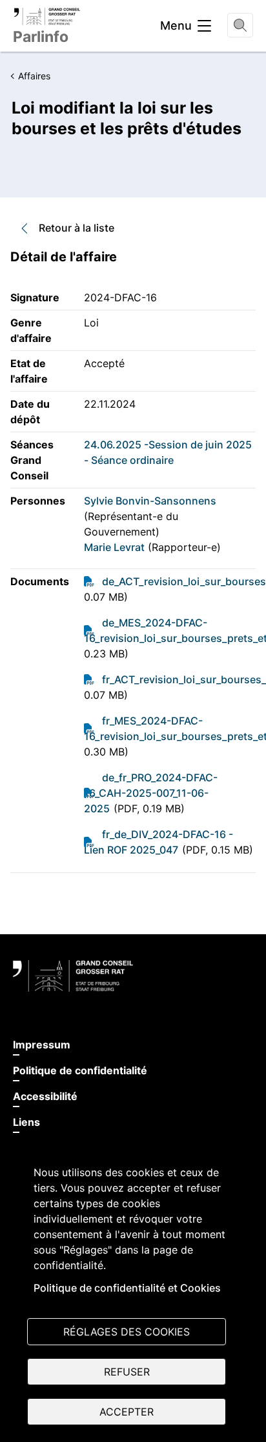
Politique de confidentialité (80, 1070)
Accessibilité (45, 1096)
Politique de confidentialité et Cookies (127, 1287)
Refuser (127, 1371)
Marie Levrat (114, 547)
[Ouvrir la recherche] (240, 25)
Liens (26, 1122)
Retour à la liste (76, 227)
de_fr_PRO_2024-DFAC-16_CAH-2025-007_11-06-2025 (151, 793)
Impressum (41, 1044)
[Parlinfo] (47, 16)
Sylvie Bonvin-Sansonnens (150, 500)
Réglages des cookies (126, 1331)
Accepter (126, 1411)
